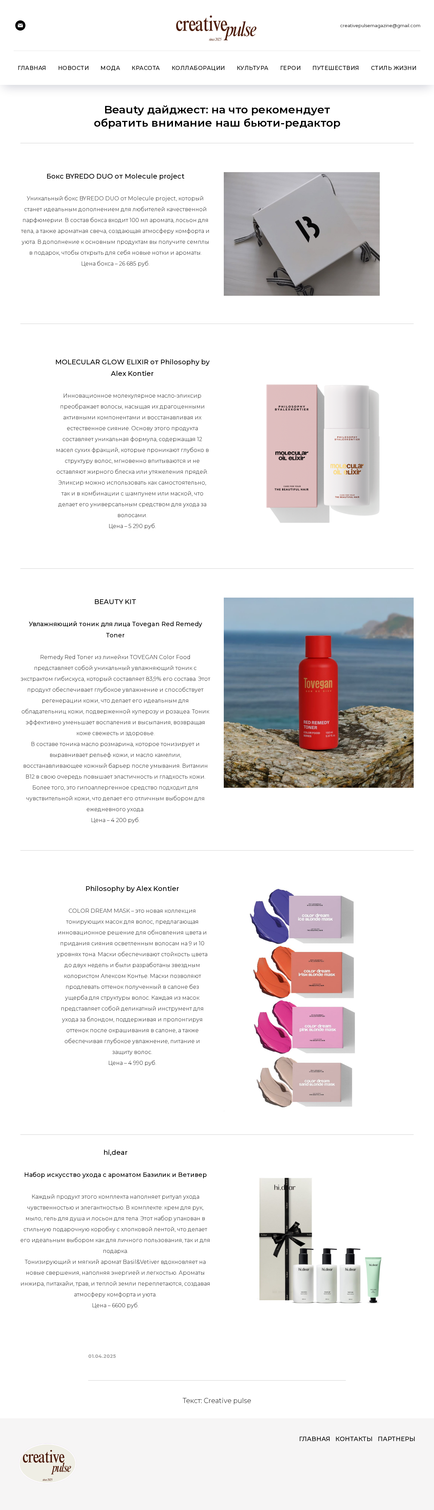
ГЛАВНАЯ (314, 1439)
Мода (110, 68)
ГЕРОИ (290, 68)
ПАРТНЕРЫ (396, 1439)
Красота (146, 68)
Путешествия (335, 68)
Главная (32, 68)
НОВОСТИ (73, 68)
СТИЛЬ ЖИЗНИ (394, 68)
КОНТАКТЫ (354, 1439)
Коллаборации (198, 68)
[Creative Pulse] (20, 25)
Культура (253, 68)
